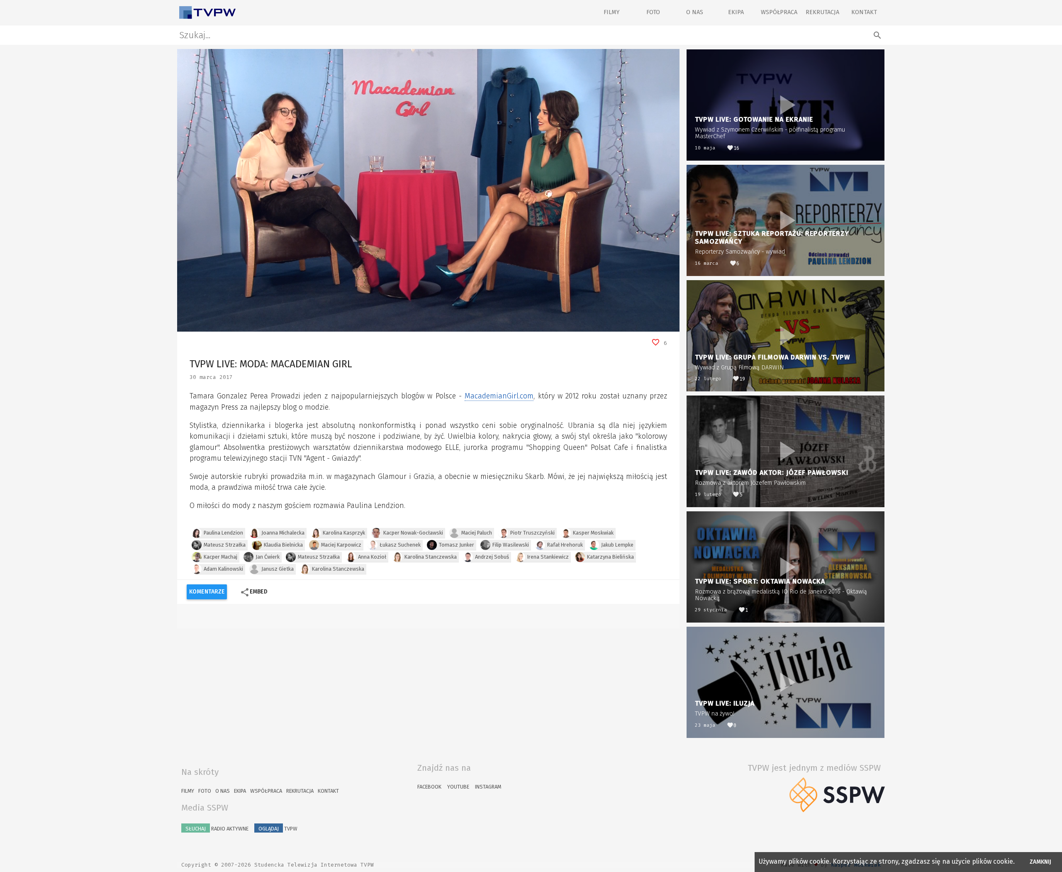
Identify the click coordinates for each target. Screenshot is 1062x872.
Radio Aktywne (216, 829)
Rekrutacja (822, 12)
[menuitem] (654, 325)
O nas (694, 12)
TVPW (277, 829)
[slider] (418, 325)
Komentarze (206, 591)
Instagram (488, 787)
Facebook (429, 787)
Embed (254, 592)
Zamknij (1041, 861)
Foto (653, 12)
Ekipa (736, 12)
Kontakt (864, 12)
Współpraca (779, 12)
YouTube (458, 787)
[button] (202, 325)
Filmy (611, 12)
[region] (428, 190)
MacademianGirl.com (499, 396)
